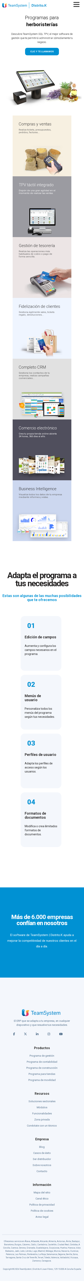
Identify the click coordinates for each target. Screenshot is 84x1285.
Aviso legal (42, 1216)
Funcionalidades (42, 1113)
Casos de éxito (42, 1152)
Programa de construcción (41, 1067)
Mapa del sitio (42, 1192)
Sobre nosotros (42, 1165)
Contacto (41, 1171)
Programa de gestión (42, 1055)
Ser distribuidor (42, 1159)
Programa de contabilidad (42, 1061)
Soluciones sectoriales (42, 1101)
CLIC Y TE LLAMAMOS (42, 51)
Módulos (42, 1107)
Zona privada (42, 1119)
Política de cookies (42, 1210)
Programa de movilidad (42, 1080)
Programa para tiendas (42, 1073)
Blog (42, 1146)
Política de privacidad (42, 1204)
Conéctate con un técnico (42, 1125)
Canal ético (42, 1198)
